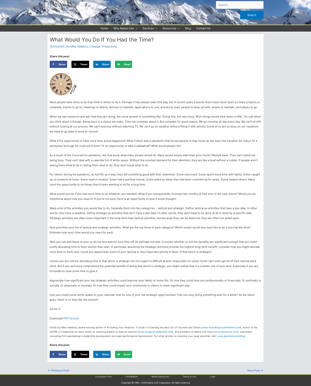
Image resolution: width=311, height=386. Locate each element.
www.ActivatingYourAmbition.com (221, 327)
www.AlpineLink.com (226, 331)
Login (212, 376)
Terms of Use (189, 376)
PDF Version (71, 318)
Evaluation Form (104, 376)
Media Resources (160, 376)
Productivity (109, 46)
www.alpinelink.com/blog (231, 336)
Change (95, 46)
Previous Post (58, 370)
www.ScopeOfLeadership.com (155, 331)
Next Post (255, 370)
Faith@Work (132, 376)
